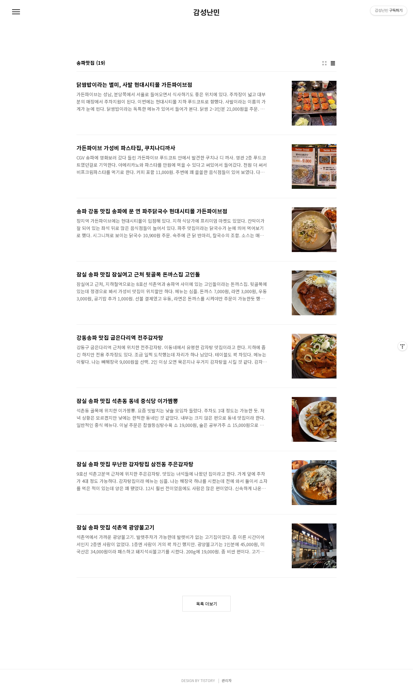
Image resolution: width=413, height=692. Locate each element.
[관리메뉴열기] (402, 346)
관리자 (227, 680)
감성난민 (206, 12)
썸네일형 (324, 63)
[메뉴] (16, 12)
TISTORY (207, 680)
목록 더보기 (206, 604)
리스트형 (333, 63)
